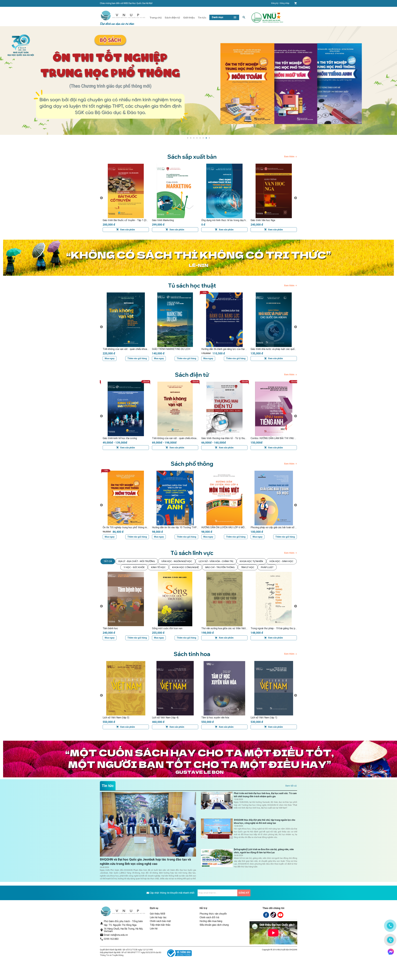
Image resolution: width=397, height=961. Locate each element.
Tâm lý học (247, 567)
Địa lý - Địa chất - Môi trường (136, 561)
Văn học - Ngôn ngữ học (176, 561)
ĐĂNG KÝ (244, 892)
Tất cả (108, 561)
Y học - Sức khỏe (134, 567)
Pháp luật (267, 567)
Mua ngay (109, 358)
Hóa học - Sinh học (281, 561)
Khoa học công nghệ (185, 567)
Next (295, 198)
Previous (101, 198)
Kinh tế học (158, 567)
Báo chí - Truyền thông (219, 567)
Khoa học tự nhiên (251, 561)
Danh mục (217, 17)
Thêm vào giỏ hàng (137, 358)
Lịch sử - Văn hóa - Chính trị (216, 561)
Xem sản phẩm (127, 229)
